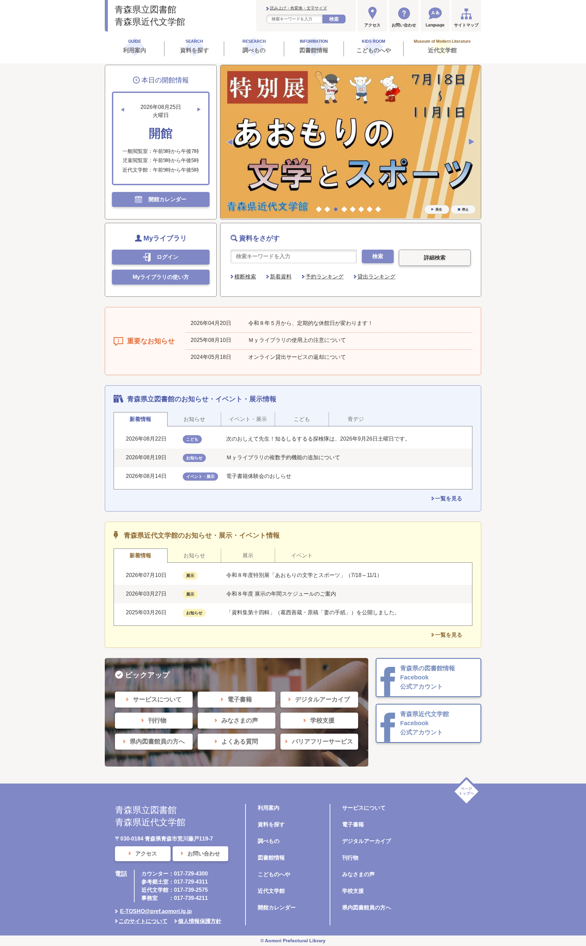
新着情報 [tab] (140, 419)
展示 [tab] (247, 555)
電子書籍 (353, 824)
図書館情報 (271, 858)
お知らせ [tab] (194, 419)
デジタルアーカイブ (366, 841)
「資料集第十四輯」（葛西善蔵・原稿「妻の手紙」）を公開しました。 (313, 612)
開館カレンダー (277, 907)
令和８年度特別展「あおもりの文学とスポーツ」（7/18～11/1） (304, 575)
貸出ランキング (376, 276)
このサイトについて (143, 921)
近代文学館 (271, 891)
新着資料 (281, 276)
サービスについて (364, 808)
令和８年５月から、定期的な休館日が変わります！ (310, 323)
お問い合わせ (404, 25)
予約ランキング (325, 276)
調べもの (268, 841)
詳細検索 (435, 257)
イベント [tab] (302, 555)
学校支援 (353, 891)
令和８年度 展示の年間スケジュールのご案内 (281, 594)
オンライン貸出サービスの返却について (297, 357)
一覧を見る (448, 498)
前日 (122, 110)
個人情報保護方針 (199, 921)
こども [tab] (302, 419)
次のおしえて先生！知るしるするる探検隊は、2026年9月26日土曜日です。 (318, 439)
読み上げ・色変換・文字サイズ (298, 8)
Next (472, 142)
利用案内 (268, 808)
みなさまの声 (358, 874)
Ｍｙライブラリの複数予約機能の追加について (283, 457)
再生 (438, 209)
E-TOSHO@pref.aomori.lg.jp (156, 911)
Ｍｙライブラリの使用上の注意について (297, 340)
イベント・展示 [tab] (248, 419)
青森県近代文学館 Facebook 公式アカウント (424, 723)
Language (435, 25)
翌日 (199, 110)
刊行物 (350, 858)
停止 (465, 209)
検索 (334, 19)
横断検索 (245, 276)
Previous (230, 142)
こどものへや (274, 874)
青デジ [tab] (356, 419)
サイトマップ (466, 25)
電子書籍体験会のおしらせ (261, 476)
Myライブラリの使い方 (161, 277)
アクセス (372, 25)
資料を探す (271, 824)
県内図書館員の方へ (366, 907)
